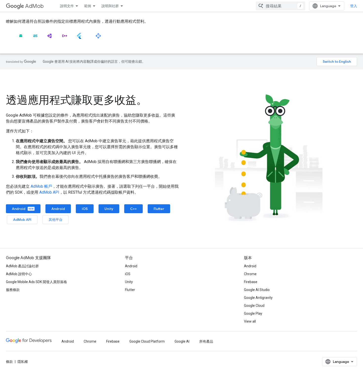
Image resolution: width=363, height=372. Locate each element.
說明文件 (67, 6)
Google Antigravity (258, 298)
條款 (9, 362)
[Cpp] (64, 38)
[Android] (21, 38)
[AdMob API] (98, 38)
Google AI (182, 341)
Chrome (250, 274)
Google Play (253, 313)
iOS (85, 209)
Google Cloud (254, 306)
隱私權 (23, 362)
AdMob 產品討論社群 (22, 266)
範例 (87, 6)
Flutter (159, 209)
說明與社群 (110, 6)
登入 (353, 6)
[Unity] (50, 38)
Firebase (250, 282)
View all (250, 321)
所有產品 (206, 341)
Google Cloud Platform (147, 341)
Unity (108, 209)
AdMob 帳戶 (41, 186)
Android (19, 209)
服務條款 (13, 290)
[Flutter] (79, 38)
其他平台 (55, 219)
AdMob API (49, 192)
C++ (133, 209)
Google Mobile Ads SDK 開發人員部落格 (36, 282)
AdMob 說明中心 (19, 274)
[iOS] (35, 38)
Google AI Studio (257, 290)
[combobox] (280, 5)
